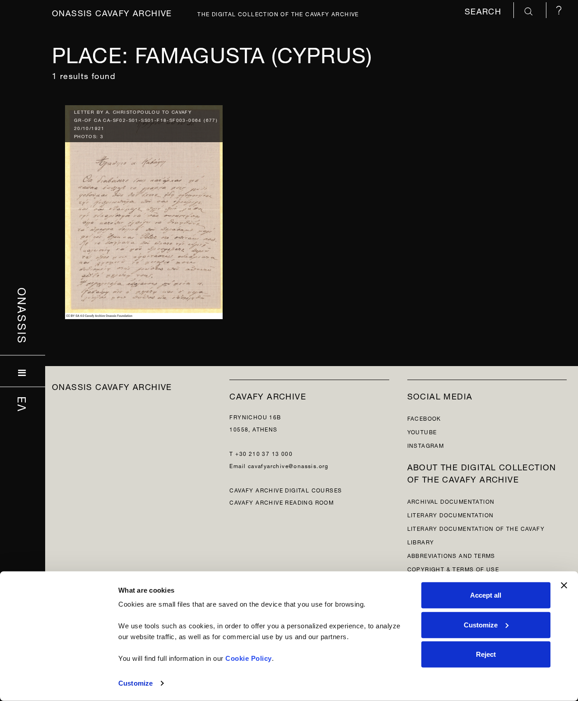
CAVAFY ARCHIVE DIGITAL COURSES (285, 489)
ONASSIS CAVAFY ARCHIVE (112, 386)
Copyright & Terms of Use (453, 568)
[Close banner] (564, 585)
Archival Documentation (451, 501)
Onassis (23, 315)
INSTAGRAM (425, 445)
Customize (135, 683)
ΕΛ (23, 404)
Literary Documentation (450, 514)
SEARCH (484, 10)
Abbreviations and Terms (451, 555)
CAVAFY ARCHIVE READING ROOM (281, 502)
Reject (486, 654)
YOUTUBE (422, 431)
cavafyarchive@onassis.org (288, 465)
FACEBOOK (424, 418)
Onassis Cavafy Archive (112, 12)
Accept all (485, 595)
